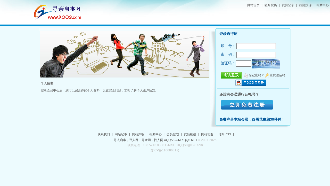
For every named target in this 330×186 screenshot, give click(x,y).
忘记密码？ (256, 75)
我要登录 (288, 5)
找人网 (158, 140)
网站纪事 (121, 134)
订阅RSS (224, 134)
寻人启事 (120, 140)
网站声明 (138, 134)
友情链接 (190, 134)
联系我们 (103, 134)
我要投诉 (305, 5)
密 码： (228, 54)
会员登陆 (173, 134)
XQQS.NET (189, 140)
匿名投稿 (271, 5)
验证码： (228, 63)
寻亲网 (146, 140)
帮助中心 (322, 5)
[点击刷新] (266, 63)
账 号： (228, 46)
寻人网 (133, 140)
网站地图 (207, 134)
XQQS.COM (172, 140)
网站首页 (253, 5)
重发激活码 (277, 75)
